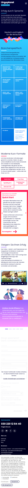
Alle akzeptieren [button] (7, 485)
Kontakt (3, 440)
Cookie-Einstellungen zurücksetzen (14, 379)
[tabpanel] (14, 313)
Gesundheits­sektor (6, 454)
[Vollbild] (25, 283)
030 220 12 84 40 (11, 423)
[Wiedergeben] (3, 283)
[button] (14, 278)
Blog (2, 442)
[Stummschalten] (22, 283)
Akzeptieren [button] (14, 481)
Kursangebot (7, 231)
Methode (3, 438)
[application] (14, 278)
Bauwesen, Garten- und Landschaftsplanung (13, 449)
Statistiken (6, 479)
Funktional (14, 477)
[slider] (12, 283)
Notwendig (6, 477)
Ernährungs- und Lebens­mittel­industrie (11, 450)
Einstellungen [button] (4, 481)
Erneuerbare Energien (7, 452)
